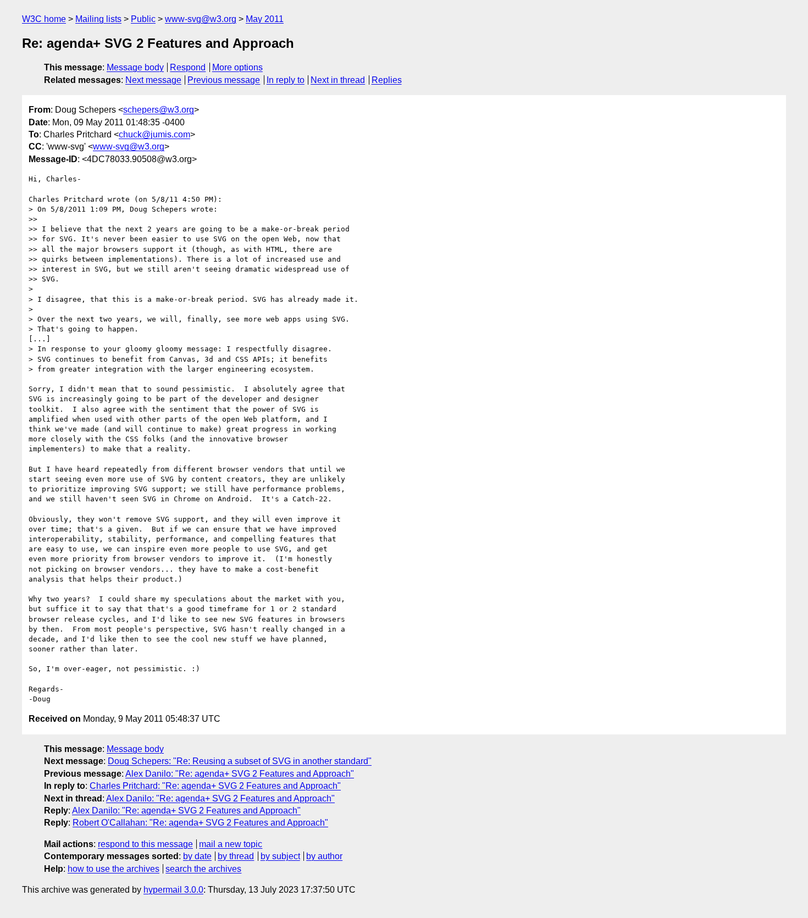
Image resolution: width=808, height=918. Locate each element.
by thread (236, 856)
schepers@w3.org (158, 109)
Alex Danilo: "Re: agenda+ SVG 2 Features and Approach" (239, 773)
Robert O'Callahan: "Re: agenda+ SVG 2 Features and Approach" (200, 822)
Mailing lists (98, 19)
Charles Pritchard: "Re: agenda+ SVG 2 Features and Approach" (215, 785)
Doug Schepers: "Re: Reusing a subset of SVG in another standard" (240, 761)
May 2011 (265, 19)
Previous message (223, 80)
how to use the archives (113, 868)
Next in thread (338, 80)
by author (324, 856)
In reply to (286, 80)
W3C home (44, 19)
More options (237, 67)
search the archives (203, 868)
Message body (135, 67)
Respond (188, 67)
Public (143, 19)
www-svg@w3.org (200, 19)
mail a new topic (230, 844)
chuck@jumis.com (154, 134)
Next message (153, 80)
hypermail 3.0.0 (173, 889)
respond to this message (145, 844)
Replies (387, 80)
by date (197, 856)
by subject (280, 856)
